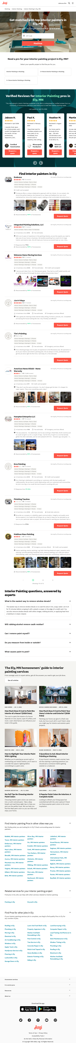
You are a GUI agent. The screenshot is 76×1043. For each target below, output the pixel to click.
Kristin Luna (9, 750)
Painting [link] (7, 9)
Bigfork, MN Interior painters (60, 864)
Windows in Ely (10, 943)
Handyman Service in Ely (13, 951)
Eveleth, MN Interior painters (37, 846)
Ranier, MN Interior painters (60, 874)
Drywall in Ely (32, 902)
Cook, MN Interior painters (36, 849)
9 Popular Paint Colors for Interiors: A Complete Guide (55, 795)
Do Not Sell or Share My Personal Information (38, 1039)
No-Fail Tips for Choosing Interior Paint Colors (19, 795)
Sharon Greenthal (12, 790)
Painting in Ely (10, 902)
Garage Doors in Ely (12, 961)
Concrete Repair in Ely (35, 946)
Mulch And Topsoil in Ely (36, 949)
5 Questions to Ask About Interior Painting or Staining (53, 755)
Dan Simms (8, 707)
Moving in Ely (9, 933)
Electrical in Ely (10, 936)
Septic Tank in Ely (11, 947)
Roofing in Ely (10, 926)
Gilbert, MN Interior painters (15, 872)
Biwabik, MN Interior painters (15, 855)
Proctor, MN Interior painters (60, 871)
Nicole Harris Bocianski (48, 707)
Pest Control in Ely (34, 939)
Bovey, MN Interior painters (60, 867)
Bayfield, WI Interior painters (60, 878)
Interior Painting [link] (17, 9)
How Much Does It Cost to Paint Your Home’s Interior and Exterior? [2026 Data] (54, 713)
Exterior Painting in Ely (35, 956)
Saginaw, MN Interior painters (60, 848)
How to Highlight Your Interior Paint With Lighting (20, 755)
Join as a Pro (62, 3)
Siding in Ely (31, 960)
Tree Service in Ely (33, 942)
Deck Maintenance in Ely (59, 939)
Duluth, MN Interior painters (37, 868)
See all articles (13, 680)
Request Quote (62, 216)
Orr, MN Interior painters (36, 842)
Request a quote (12, 152)
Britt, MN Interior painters (14, 876)
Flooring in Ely (10, 954)
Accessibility (38, 1036)
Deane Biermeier (45, 750)
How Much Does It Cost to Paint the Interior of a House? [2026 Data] (20, 712)
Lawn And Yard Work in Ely (37, 926)
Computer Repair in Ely (58, 929)
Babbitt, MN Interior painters (15, 836)
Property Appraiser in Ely (36, 929)
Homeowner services (11, 979)
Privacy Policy (43, 1033)
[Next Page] (53, 580)
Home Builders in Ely (34, 953)
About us (7, 996)
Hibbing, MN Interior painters (37, 865)
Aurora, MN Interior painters (15, 859)
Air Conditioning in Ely (13, 940)
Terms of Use (33, 1033)
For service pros (10, 985)
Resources (8, 991)
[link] (7, 146)
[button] (19, 205)
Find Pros (38, 43)
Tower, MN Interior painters (14, 840)
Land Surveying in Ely (58, 926)
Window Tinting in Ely (58, 942)
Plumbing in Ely (10, 929)
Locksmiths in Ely (11, 958)
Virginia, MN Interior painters (15, 868)
